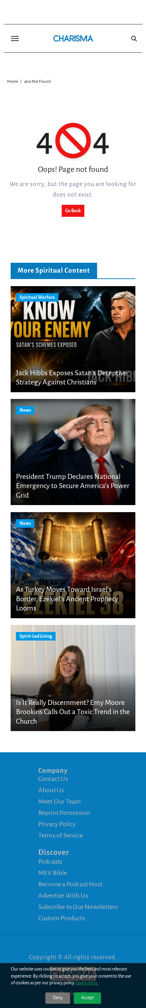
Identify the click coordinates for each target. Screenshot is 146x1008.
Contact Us (53, 778)
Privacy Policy (57, 824)
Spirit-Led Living (35, 636)
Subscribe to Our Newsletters (78, 906)
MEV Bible (52, 872)
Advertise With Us (63, 895)
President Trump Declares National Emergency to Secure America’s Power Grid (72, 486)
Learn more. (87, 982)
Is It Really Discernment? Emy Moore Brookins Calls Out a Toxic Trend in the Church (73, 712)
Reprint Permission (64, 812)
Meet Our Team (59, 801)
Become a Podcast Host (70, 884)
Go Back (73, 210)
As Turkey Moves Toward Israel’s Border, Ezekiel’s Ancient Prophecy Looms (67, 598)
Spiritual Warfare (37, 297)
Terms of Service (60, 835)
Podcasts (50, 861)
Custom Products (61, 918)
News (25, 410)
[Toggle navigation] (15, 38)
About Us (51, 790)
